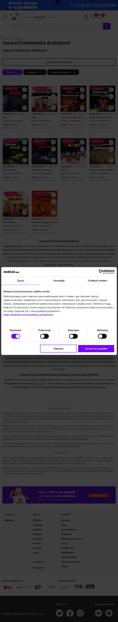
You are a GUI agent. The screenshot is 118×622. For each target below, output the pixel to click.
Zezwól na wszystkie (96, 348)
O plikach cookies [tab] (97, 280)
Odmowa (58, 348)
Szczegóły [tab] (59, 280)
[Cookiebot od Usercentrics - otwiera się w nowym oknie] (101, 271)
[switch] (44, 336)
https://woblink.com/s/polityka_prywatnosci (28, 314)
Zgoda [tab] (20, 280)
